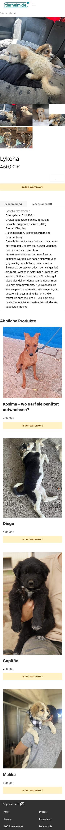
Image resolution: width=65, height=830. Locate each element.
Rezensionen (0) (42, 203)
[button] (34, 5)
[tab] (41, 204)
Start (2, 13)
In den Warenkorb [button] (33, 425)
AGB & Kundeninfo (13, 826)
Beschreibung (13, 203)
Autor (6, 811)
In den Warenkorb (32, 186)
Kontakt (8, 819)
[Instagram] (22, 804)
